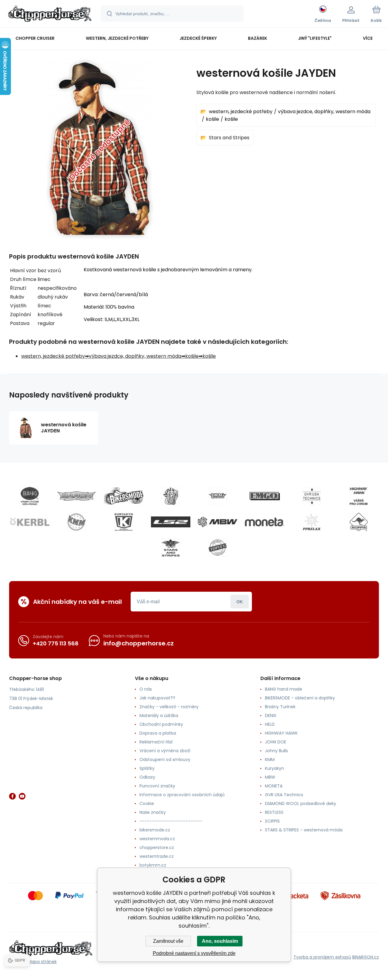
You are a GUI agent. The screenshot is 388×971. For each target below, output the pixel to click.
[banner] (50, 14)
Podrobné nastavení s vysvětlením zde (194, 953)
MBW (270, 777)
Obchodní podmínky (161, 724)
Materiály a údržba (158, 715)
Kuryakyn (274, 768)
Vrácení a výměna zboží (164, 751)
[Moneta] (264, 522)
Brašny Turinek (280, 707)
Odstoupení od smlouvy (164, 759)
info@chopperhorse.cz (138, 643)
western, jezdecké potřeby (241, 111)
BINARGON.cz (365, 957)
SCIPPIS (272, 821)
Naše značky (152, 812)
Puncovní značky (157, 786)
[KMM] (76, 522)
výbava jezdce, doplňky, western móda (324, 111)
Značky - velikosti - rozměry (169, 707)
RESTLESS (274, 812)
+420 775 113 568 (56, 643)
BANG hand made (283, 689)
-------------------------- (170, 821)
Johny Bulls (276, 751)
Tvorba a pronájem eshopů (322, 957)
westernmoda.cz (157, 839)
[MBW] (217, 522)
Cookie (146, 803)
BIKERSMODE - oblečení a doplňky (300, 698)
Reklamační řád (155, 742)
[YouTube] (22, 796)
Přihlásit (239, 601)
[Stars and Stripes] (170, 548)
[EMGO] (264, 496)
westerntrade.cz (156, 856)
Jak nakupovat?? (157, 698)
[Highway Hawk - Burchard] (358, 496)
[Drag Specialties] (217, 496)
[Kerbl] (29, 522)
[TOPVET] (217, 548)
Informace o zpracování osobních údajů (182, 795)
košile (212, 119)
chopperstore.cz (156, 847)
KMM (270, 759)
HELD (270, 724)
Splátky (147, 768)
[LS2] (170, 522)
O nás (145, 689)
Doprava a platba (157, 733)
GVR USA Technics (284, 795)
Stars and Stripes (229, 137)
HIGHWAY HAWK (281, 733)
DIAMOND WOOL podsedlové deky (300, 803)
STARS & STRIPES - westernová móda (304, 830)
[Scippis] (358, 522)
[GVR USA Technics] (311, 496)
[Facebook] (12, 796)
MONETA (274, 786)
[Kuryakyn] (123, 522)
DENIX (270, 715)
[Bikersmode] (123, 496)
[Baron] (76, 496)
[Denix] (170, 496)
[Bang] (29, 496)
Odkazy (147, 777)
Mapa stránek (42, 962)
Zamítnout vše (168, 941)
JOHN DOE (275, 742)
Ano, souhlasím (220, 941)
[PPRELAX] (311, 522)
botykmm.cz (152, 865)
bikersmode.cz (154, 830)
